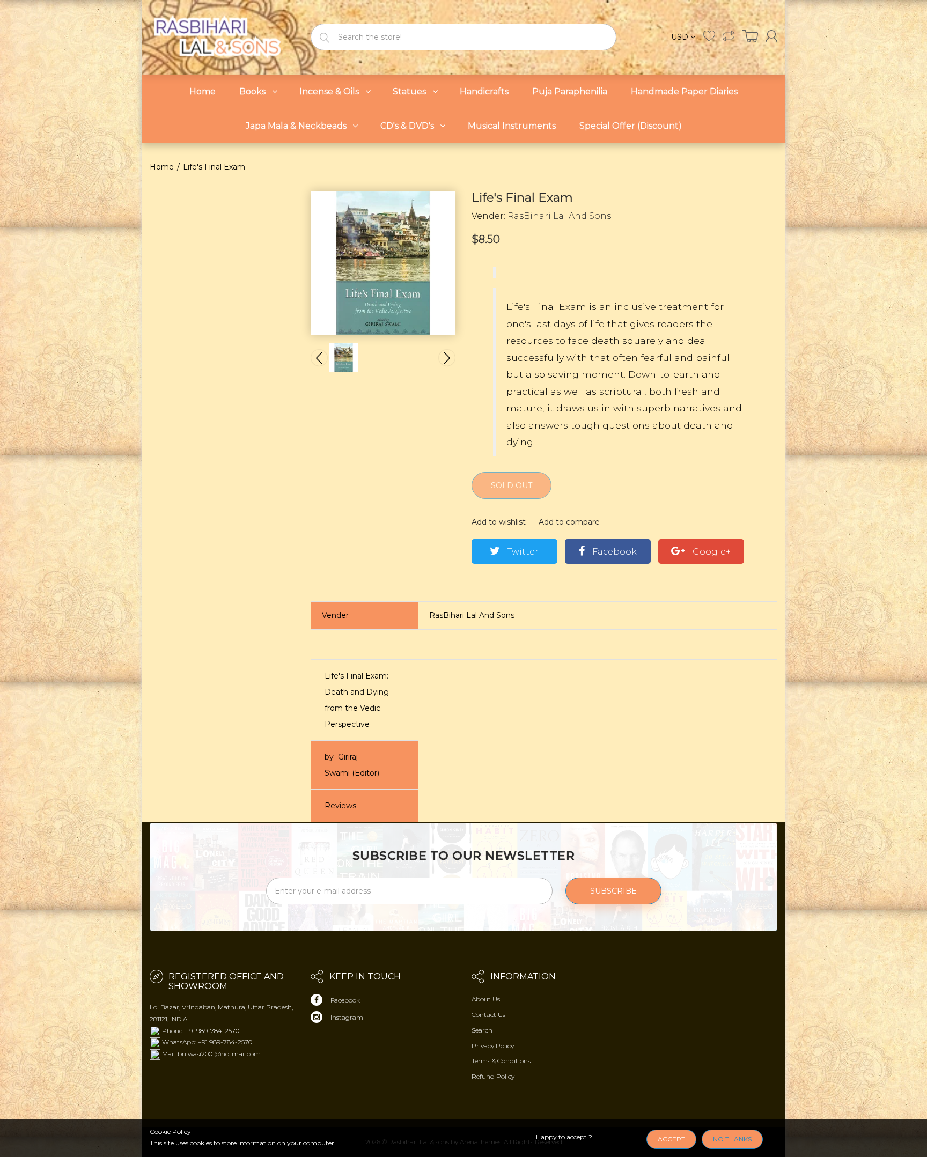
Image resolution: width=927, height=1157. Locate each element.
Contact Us (488, 1015)
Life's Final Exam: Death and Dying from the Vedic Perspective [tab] (357, 700)
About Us (486, 999)
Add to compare (569, 522)
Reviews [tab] (340, 805)
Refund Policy (493, 1076)
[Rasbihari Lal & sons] (222, 36)
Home (162, 167)
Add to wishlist (499, 522)
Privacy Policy (493, 1046)
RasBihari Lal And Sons (559, 216)
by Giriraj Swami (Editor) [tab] (352, 765)
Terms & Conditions (501, 1061)
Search (482, 1030)
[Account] (771, 36)
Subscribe (613, 891)
